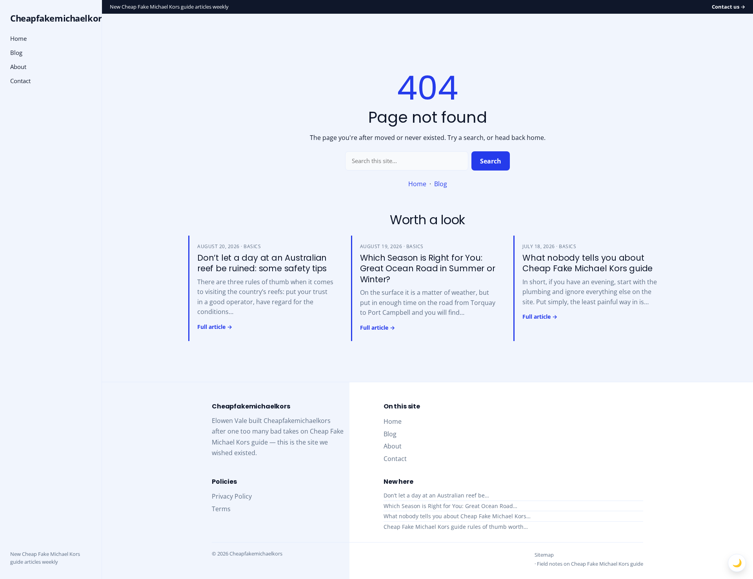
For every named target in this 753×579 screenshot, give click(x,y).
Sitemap (544, 554)
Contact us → (728, 6)
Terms (221, 509)
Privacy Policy (232, 496)
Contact (20, 81)
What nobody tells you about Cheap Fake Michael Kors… (457, 516)
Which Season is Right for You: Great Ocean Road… (450, 506)
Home (417, 184)
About (18, 67)
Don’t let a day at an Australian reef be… (436, 495)
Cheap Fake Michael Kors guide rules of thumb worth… (456, 526)
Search (490, 161)
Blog (440, 184)
